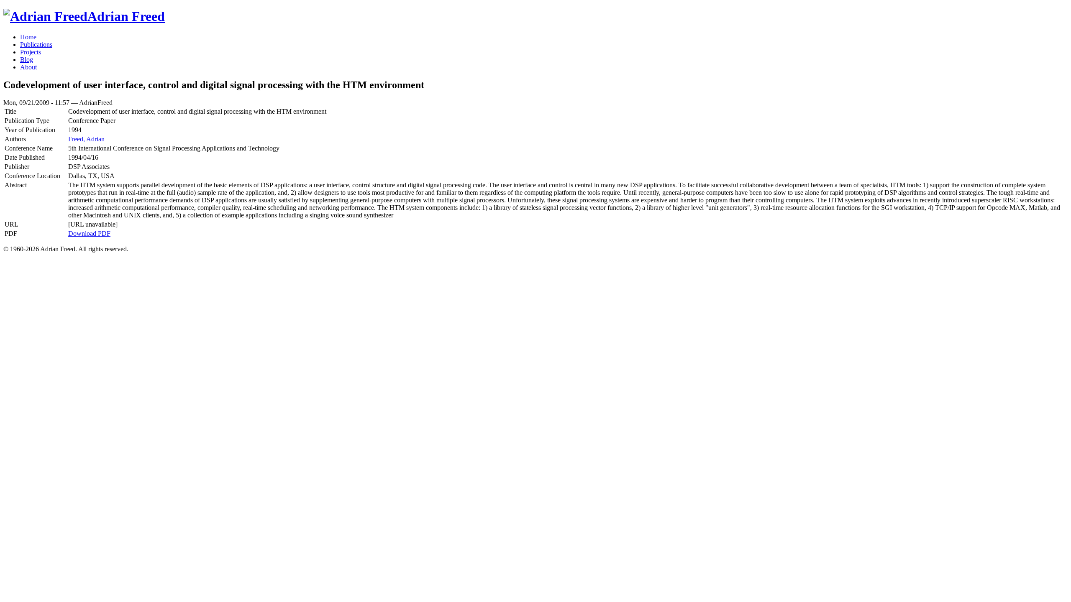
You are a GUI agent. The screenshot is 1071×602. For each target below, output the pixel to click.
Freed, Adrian (86, 139)
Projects (30, 52)
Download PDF (89, 233)
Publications (36, 44)
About (28, 67)
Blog (26, 59)
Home (28, 37)
